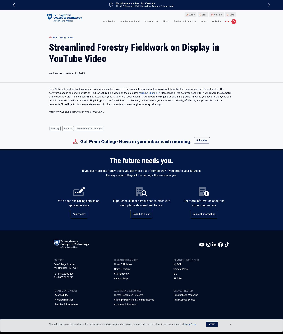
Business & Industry (185, 21)
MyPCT (177, 264)
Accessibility (61, 295)
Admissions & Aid (130, 21)
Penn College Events (184, 299)
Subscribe (201, 140)
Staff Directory (121, 273)
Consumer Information (125, 304)
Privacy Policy (189, 324)
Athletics (216, 21)
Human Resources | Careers (128, 295)
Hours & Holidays (123, 264)
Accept (211, 324)
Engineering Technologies (90, 128)
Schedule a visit (141, 214)
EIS (175, 273)
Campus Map (121, 278)
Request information (204, 214)
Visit (204, 15)
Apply (192, 15)
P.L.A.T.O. (177, 278)
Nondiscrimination (64, 299)
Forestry (55, 128)
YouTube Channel (148, 92)
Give (232, 15)
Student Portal (180, 269)
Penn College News (63, 37)
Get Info (218, 15)
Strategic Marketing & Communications (134, 299)
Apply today (79, 214)
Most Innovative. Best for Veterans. (136, 3)
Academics (109, 21)
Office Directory (122, 269)
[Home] (64, 17)
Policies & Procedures (66, 304)
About (166, 21)
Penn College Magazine (185, 295)
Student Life (151, 21)
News (203, 21)
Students (68, 128)
